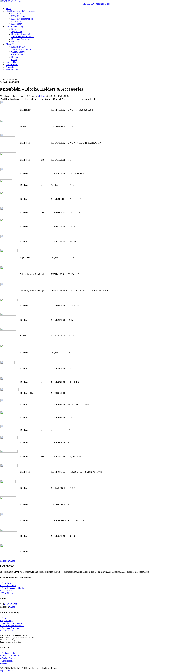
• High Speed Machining (11, 623)
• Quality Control (7, 658)
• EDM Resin (6, 590)
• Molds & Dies (7, 630)
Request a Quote (103, 4)
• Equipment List (7, 653)
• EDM (3, 618)
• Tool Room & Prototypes (12, 625)
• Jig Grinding (6, 620)
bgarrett (42, 96)
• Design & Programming (11, 628)
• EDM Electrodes (8, 585)
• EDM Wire (5, 583)
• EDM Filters (6, 593)
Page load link (6, 670)
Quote (12, 607)
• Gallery (4, 663)
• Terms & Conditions (9, 655)
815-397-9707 (89, 4)
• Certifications (6, 661)
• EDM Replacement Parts (12, 588)
